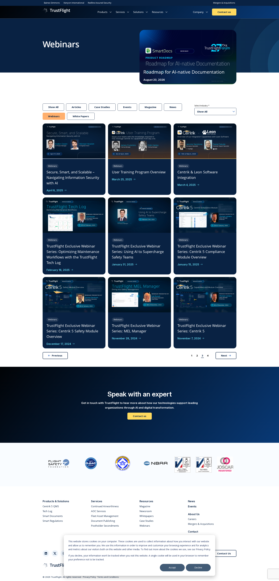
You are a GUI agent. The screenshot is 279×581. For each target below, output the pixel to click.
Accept (172, 567)
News (173, 107)
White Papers (81, 116)
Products (102, 12)
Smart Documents (53, 516)
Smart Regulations (53, 520)
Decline (198, 567)
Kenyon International (74, 2)
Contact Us (224, 553)
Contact (193, 531)
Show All (53, 107)
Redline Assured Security (99, 2)
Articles (76, 107)
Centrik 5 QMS (51, 506)
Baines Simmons (52, 2)
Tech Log (47, 511)
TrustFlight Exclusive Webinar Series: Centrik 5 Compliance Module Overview (201, 251)
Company (198, 12)
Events (127, 107)
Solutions (138, 12)
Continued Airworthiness (105, 506)
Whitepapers (147, 516)
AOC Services (98, 511)
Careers (192, 519)
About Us (194, 514)
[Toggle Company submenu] (206, 12)
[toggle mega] (110, 12)
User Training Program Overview (138, 172)
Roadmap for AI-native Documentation (183, 72)
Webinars (54, 116)
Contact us (224, 12)
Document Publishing (103, 520)
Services (120, 12)
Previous (57, 355)
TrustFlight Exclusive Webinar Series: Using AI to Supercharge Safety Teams (138, 251)
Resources (157, 12)
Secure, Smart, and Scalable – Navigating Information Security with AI (72, 177)
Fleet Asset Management (104, 516)
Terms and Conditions (108, 577)
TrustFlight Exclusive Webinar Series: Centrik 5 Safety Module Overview (72, 331)
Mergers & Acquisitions (224, 2)
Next (224, 355)
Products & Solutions (56, 501)
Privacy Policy (89, 577)
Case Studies (102, 107)
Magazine (150, 107)
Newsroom (146, 511)
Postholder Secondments (105, 525)
